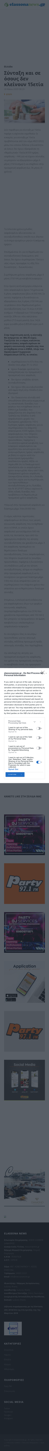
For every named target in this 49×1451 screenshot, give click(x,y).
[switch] (38, 728)
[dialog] (24, 725)
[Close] (43, 673)
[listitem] (24, 722)
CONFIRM (12, 774)
